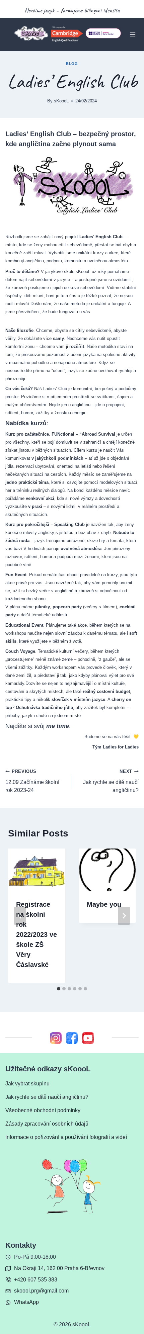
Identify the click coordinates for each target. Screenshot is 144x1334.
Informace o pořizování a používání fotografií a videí (66, 1137)
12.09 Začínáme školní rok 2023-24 (32, 781)
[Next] (124, 916)
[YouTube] (88, 1038)
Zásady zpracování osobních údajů (46, 1124)
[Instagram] (56, 1038)
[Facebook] (72, 1038)
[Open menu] (132, 34)
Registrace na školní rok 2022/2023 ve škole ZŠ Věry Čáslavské (36, 934)
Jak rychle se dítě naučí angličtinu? (111, 781)
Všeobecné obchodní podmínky (42, 1110)
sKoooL (61, 100)
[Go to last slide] (20, 916)
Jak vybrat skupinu (27, 1083)
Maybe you (104, 904)
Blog (72, 64)
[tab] (58, 988)
